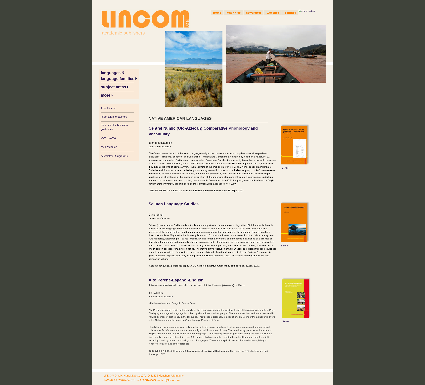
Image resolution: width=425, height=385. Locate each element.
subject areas (114, 87)
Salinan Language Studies (174, 204)
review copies (109, 147)
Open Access (108, 137)
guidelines (107, 129)
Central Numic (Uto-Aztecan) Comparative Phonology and (204, 128)
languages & (113, 73)
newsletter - (108, 156)
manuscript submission (114, 125)
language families (118, 78)
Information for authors (114, 116)
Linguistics (121, 156)
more (106, 95)
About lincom (108, 108)
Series (285, 167)
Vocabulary (159, 134)
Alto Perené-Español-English (176, 280)
